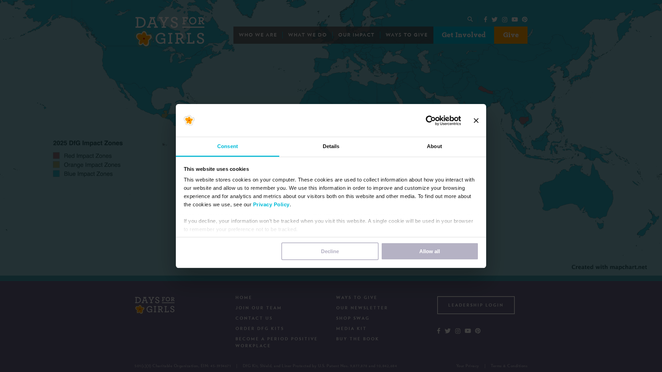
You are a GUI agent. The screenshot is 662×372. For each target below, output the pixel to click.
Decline (330, 251)
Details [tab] (331, 146)
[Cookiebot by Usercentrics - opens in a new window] (431, 120)
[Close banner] (476, 120)
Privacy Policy (271, 204)
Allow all (429, 251)
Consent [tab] (227, 146)
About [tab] (434, 146)
